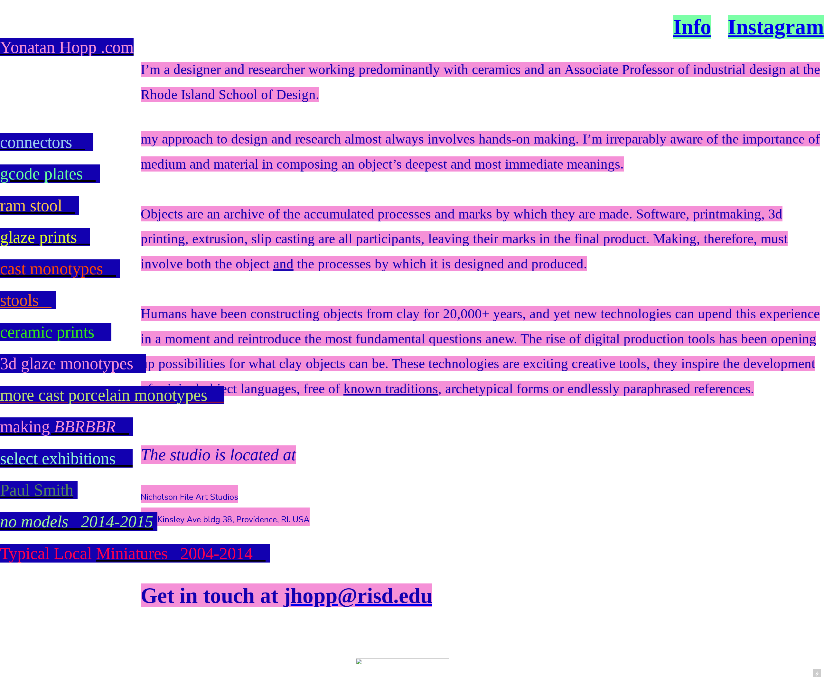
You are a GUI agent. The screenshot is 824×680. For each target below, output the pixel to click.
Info (692, 27)
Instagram (776, 27)
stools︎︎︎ (26, 300)
